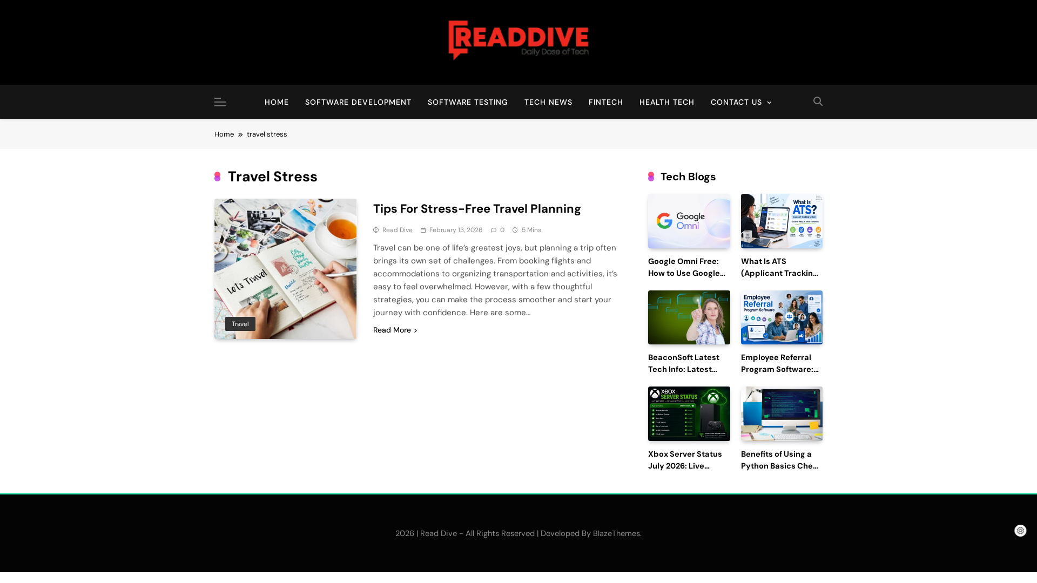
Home (277, 102)
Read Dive (397, 230)
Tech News (548, 102)
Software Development (358, 102)
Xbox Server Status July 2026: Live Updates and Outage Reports (688, 471)
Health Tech (667, 102)
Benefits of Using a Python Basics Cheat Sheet (781, 466)
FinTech (606, 102)
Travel (240, 324)
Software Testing (468, 102)
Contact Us (736, 102)
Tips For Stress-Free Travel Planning (477, 208)
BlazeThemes (616, 533)
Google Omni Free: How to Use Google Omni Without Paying (689, 273)
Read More (392, 330)
